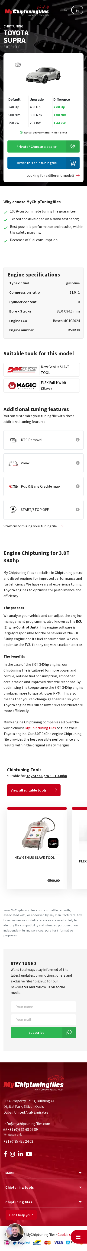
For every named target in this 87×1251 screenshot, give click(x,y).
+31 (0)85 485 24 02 (18, 1141)
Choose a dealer (36, 146)
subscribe (36, 1032)
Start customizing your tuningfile (30, 526)
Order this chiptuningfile (37, 162)
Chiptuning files (18, 1202)
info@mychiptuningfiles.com (26, 1123)
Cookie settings (70, 1234)
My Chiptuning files (40, 727)
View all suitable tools (28, 790)
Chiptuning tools (19, 1187)
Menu (9, 1173)
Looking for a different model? (50, 175)
